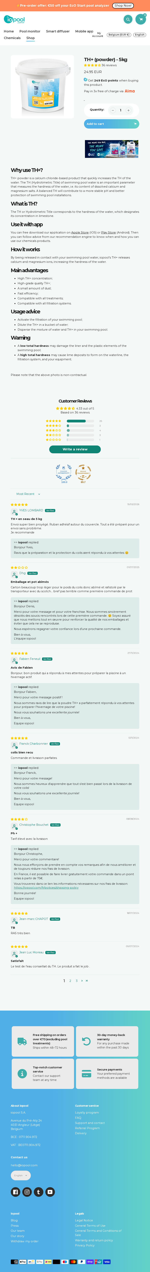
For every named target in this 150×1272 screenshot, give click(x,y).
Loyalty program (87, 1112)
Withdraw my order (24, 1241)
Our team (18, 1231)
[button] (93, 65)
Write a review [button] (75, 449)
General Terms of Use (90, 1225)
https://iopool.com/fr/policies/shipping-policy (46, 887)
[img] (19, 504)
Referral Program (87, 1128)
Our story (17, 1236)
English (139, 34)
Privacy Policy (85, 1245)
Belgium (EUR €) (119, 34)
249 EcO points (106, 80)
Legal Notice (84, 1220)
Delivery (81, 1133)
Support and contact (90, 1123)
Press (15, 1225)
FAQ (78, 1118)
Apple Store (80, 232)
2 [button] (70, 981)
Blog (14, 1220)
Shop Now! (123, 5)
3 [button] (77, 981)
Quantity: (97, 109)
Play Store (108, 232)
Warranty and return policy (94, 1240)
